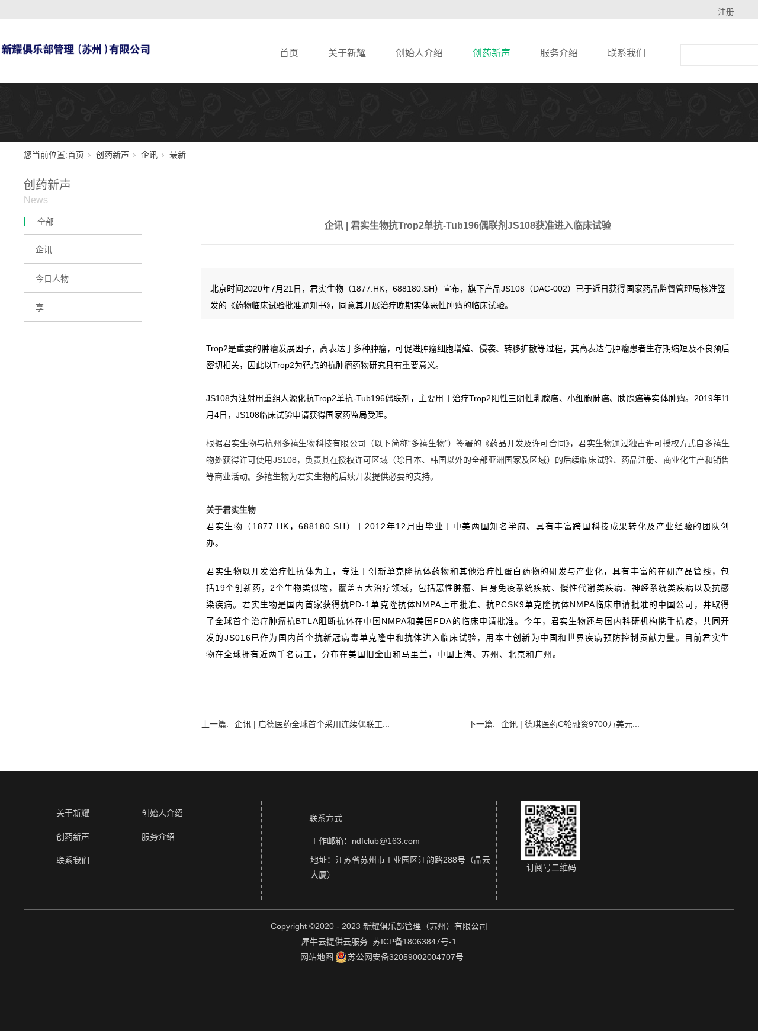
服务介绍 (559, 53)
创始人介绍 (419, 53)
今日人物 (52, 278)
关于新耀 (347, 53)
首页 (289, 53)
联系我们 (626, 53)
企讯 (149, 155)
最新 (177, 155)
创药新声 (491, 53)
